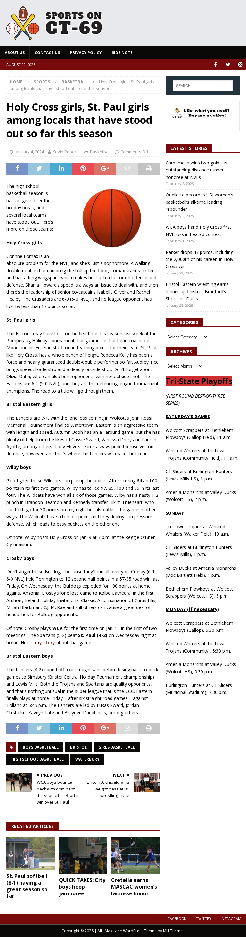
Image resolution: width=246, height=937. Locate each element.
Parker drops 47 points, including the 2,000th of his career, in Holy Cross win (199, 259)
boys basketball (41, 747)
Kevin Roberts (66, 152)
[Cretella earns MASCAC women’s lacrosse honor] (135, 855)
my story (45, 642)
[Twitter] (228, 64)
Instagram (231, 918)
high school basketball (37, 759)
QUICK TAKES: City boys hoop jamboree (82, 887)
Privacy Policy (86, 52)
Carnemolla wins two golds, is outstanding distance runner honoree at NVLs (196, 170)
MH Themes (173, 930)
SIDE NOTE (122, 52)
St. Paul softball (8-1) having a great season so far (26, 885)
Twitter (203, 918)
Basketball (100, 152)
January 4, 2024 (29, 152)
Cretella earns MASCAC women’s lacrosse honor (134, 887)
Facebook (177, 918)
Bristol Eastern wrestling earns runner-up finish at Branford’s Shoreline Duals (197, 291)
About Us (15, 52)
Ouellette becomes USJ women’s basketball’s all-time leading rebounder (199, 202)
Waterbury (87, 759)
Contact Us (47, 52)
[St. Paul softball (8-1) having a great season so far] (30, 853)
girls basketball (116, 747)
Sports (42, 81)
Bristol (78, 747)
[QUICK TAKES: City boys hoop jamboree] (83, 855)
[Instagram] (240, 64)
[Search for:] (202, 85)
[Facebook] (215, 64)
